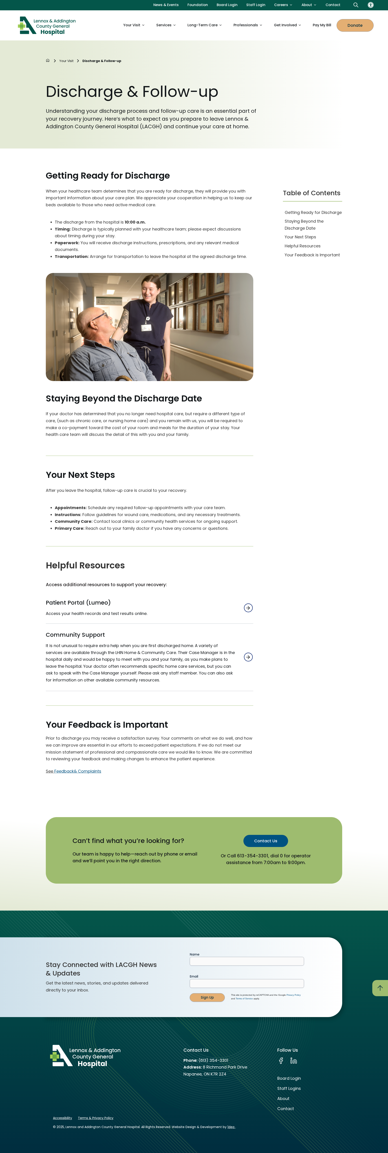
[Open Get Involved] (300, 25)
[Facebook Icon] (280, 1060)
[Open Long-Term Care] (220, 25)
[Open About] (315, 5)
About (283, 1098)
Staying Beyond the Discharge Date (304, 224)
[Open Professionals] (261, 25)
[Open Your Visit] (143, 25)
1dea (231, 1127)
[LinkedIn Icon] (293, 1060)
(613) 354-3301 (213, 1060)
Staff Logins (289, 1088)
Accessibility (62, 1118)
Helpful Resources (303, 246)
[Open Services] (174, 25)
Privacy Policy (294, 995)
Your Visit (66, 61)
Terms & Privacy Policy (95, 1118)
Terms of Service (244, 998)
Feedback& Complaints (77, 771)
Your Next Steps (300, 237)
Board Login (289, 1078)
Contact (285, 1108)
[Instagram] (306, 1060)
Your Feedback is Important (312, 255)
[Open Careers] (291, 5)
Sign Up (207, 997)
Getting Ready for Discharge (313, 212)
